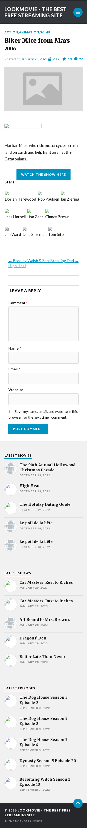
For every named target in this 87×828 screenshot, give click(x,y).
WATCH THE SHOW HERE (43, 174)
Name (14, 348)
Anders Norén (30, 821)
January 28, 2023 (34, 59)
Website (15, 389)
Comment (18, 303)
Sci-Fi (45, 32)
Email (14, 369)
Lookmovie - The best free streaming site (35, 12)
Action (11, 32)
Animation (29, 32)
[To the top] (78, 803)
